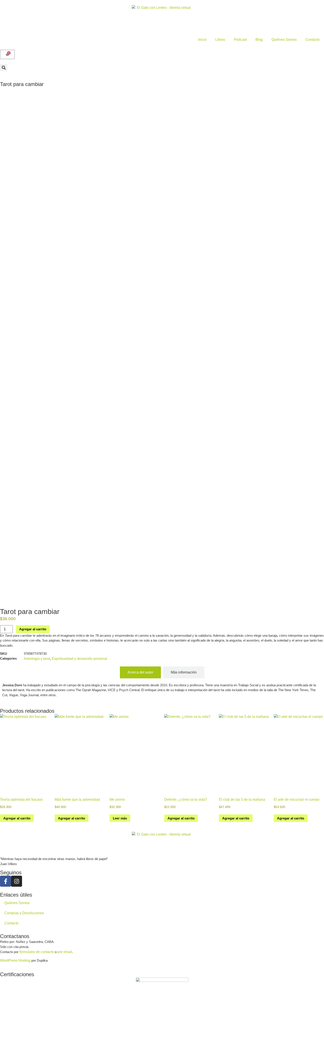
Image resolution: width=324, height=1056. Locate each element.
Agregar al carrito (32, 629)
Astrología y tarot (37, 658)
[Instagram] (16, 881)
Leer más (120, 818)
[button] (3, 67)
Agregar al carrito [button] (16, 818)
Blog (259, 39)
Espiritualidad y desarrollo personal (79, 658)
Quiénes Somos (284, 39)
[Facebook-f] (5, 881)
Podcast (240, 39)
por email (65, 952)
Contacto (312, 39)
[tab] (140, 672)
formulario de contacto (36, 952)
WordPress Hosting (15, 960)
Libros (220, 39)
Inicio (202, 39)
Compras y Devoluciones (24, 913)
